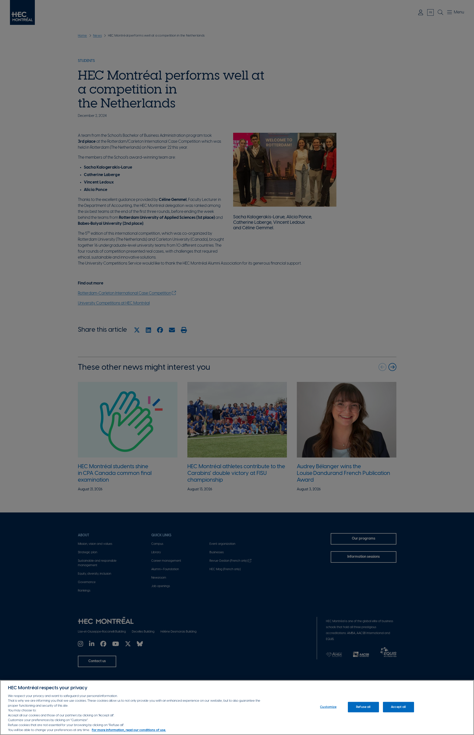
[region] (237, 707)
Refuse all (363, 707)
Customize (328, 707)
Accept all (398, 707)
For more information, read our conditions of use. (129, 730)
